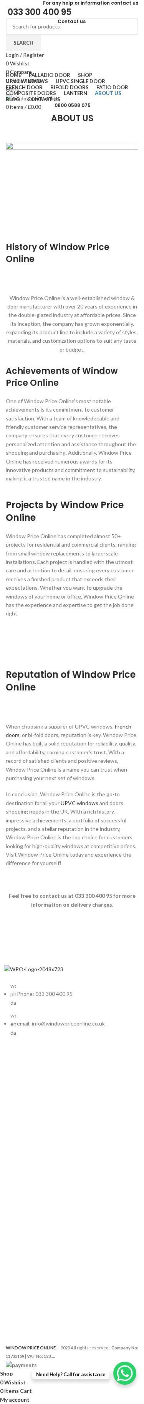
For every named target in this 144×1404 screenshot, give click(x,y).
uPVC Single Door (25, 1107)
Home (11, 1293)
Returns (13, 1206)
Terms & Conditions (28, 1219)
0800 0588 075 (73, 105)
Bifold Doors (18, 1133)
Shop (10, 1319)
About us (15, 1259)
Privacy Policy (20, 1193)
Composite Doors (25, 1159)
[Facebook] (13, 1054)
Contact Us (17, 1246)
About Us (15, 1306)
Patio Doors (18, 1146)
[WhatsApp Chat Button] (124, 1373)
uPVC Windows (23, 1094)
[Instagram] (33, 1054)
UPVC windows (79, 803)
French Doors (20, 1120)
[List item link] (72, 1013)
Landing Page (20, 1232)
